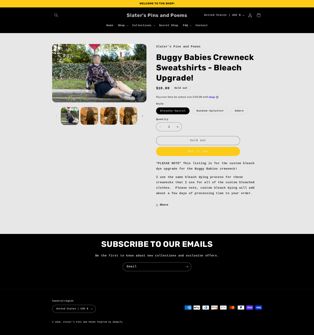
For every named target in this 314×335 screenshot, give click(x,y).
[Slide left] (56, 116)
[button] (56, 15)
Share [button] (164, 204)
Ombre (241, 111)
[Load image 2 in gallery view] (89, 116)
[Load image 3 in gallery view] (109, 116)
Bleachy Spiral (175, 111)
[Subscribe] (187, 266)
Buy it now (198, 151)
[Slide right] (142, 116)
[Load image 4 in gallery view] (128, 116)
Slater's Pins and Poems (79, 322)
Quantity (162, 119)
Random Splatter (212, 111)
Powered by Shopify (109, 322)
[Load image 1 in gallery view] (70, 116)
